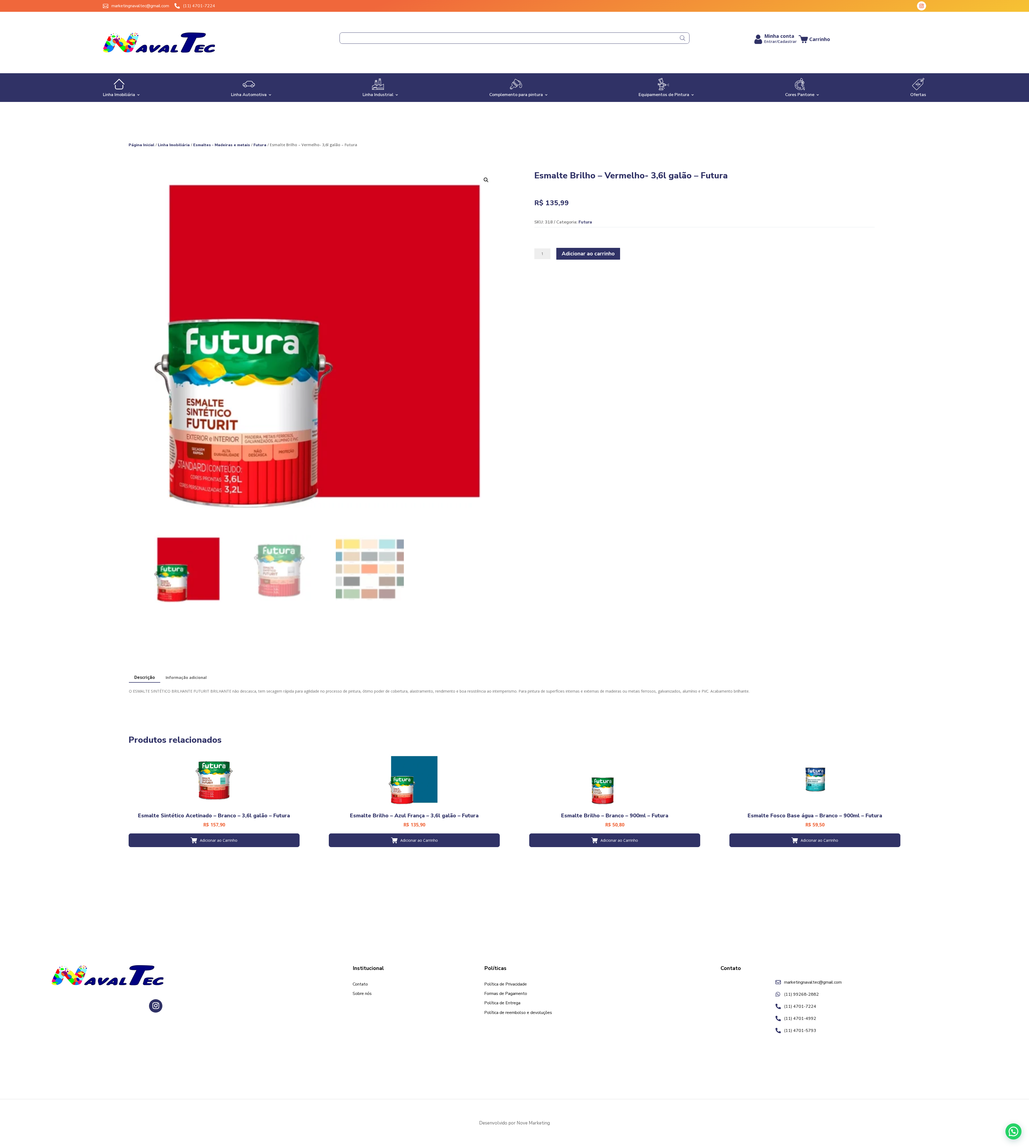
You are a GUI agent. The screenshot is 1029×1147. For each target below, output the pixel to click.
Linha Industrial (378, 94)
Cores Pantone (799, 94)
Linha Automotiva (249, 94)
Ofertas (918, 94)
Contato (360, 984)
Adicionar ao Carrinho (218, 840)
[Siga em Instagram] (921, 5)
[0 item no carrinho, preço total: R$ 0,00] (814, 39)
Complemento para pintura (516, 94)
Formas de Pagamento (505, 994)
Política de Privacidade (505, 984)
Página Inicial (141, 145)
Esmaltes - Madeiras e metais (221, 145)
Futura (259, 145)
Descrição (144, 677)
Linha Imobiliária (119, 94)
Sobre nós (362, 994)
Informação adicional (186, 677)
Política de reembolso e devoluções (518, 1013)
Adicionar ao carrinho (588, 253)
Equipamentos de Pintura (664, 94)
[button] (486, 180)
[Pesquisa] (682, 38)
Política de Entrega (502, 1003)
